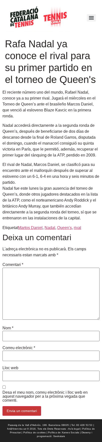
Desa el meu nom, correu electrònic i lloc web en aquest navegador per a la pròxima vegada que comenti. (45, 396)
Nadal (50, 228)
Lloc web (10, 368)
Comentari (12, 265)
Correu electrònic (18, 348)
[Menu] (91, 18)
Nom (7, 328)
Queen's (64, 228)
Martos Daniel (30, 228)
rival (77, 228)
